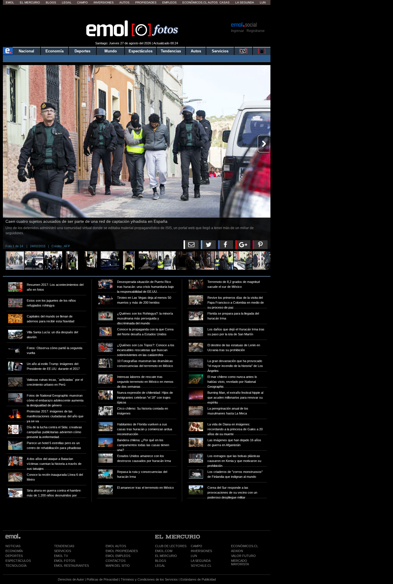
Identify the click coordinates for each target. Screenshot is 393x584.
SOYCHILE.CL (201, 565)
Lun (263, 2)
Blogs (51, 2)
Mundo (110, 51)
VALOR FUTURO (243, 556)
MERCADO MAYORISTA (240, 562)
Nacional (26, 51)
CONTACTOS (115, 560)
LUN (194, 556)
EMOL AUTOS (116, 546)
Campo (82, 2)
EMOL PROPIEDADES (122, 551)
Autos (124, 2)
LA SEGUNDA (201, 560)
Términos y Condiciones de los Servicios (149, 579)
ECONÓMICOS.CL (244, 546)
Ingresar (237, 31)
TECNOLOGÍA (15, 565)
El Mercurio (30, 2)
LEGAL (160, 565)
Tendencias (171, 51)
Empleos (169, 2)
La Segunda (244, 2)
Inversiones (104, 2)
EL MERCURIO (166, 556)
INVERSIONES (201, 551)
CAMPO (196, 546)
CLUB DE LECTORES (170, 546)
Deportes (82, 51)
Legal (67, 2)
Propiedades (146, 2)
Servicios (220, 51)
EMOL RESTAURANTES (71, 565)
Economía (54, 51)
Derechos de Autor (71, 579)
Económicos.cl (194, 2)
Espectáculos (140, 51)
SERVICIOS (62, 551)
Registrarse (256, 31)
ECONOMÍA (14, 551)
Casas (225, 2)
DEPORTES (14, 556)
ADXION (237, 551)
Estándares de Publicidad (198, 579)
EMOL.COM (163, 551)
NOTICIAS (12, 546)
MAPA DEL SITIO (118, 565)
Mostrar (137, 13)
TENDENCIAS (64, 546)
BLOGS (160, 560)
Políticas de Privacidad (102, 579)
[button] (263, 72)
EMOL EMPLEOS (118, 556)
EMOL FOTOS (64, 560)
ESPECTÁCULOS (18, 560)
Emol (10, 2)
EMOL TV (61, 556)
